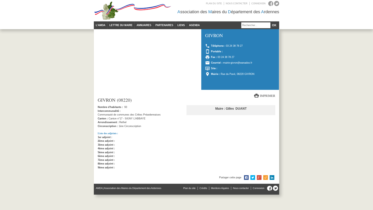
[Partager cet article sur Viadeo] (265, 177)
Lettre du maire (120, 25)
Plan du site (214, 3)
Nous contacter (237, 3)
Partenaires (164, 25)
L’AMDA (100, 25)
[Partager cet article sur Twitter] (252, 177)
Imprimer (267, 96)
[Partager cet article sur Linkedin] (272, 177)
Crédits (203, 188)
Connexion (258, 3)
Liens (181, 25)
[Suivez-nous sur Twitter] (276, 3)
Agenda (194, 25)
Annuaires (144, 25)
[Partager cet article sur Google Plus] (259, 177)
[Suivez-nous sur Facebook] (270, 3)
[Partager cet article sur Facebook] (246, 177)
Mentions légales (220, 188)
